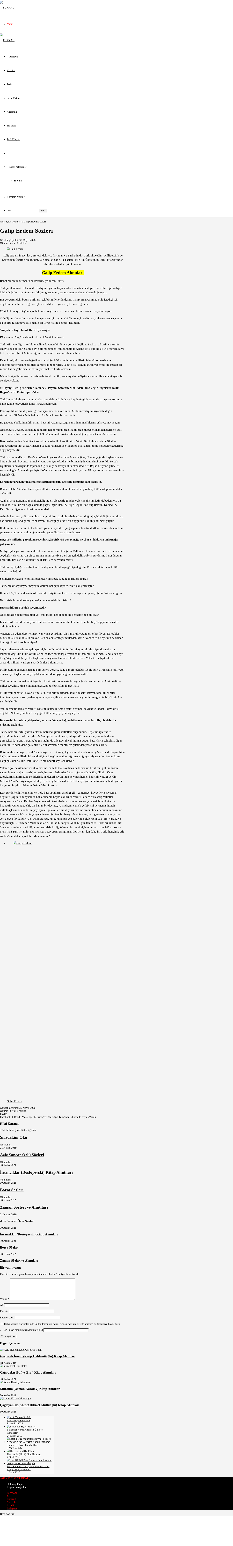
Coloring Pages (15, 1484)
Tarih (9, 84)
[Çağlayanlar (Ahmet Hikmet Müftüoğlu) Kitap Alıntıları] (15, 1398)
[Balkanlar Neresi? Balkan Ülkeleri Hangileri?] (21, 1426)
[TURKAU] (7, 7)
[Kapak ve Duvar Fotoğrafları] (30, 1441)
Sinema (18, 180)
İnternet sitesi (7, 1317)
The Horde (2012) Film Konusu (24, 1454)
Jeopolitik (11, 125)
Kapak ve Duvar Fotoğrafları (22, 1445)
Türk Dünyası (13, 139)
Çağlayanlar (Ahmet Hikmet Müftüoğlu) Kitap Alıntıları (39, 1405)
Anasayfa (5, 221)
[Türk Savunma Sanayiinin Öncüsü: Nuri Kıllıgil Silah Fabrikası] (30, 1463)
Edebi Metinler (14, 98)
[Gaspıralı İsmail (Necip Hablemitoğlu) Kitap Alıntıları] (21, 1349)
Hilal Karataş (9, 1123)
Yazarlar (11, 70)
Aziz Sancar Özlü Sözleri (22, 1155)
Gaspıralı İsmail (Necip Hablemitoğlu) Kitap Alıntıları (37, 1356)
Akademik (12, 112)
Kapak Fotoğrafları (17, 1487)
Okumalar (11, 153)
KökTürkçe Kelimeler (18, 1420)
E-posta (4, 1311)
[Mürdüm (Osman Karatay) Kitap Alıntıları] (15, 1382)
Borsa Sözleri (12, 1190)
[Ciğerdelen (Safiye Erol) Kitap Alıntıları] (13, 1366)
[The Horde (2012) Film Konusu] (20, 1451)
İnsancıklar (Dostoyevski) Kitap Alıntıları (36, 1172)
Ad (1, 1304)
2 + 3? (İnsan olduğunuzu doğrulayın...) (21, 1329)
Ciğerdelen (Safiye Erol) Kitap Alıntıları (28, 1372)
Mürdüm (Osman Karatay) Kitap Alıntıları (30, 1389)
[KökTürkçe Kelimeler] (19, 1417)
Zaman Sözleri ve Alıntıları (24, 1207)
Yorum (4, 1299)
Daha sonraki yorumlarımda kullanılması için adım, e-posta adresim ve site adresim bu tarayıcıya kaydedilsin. (62, 1324)
